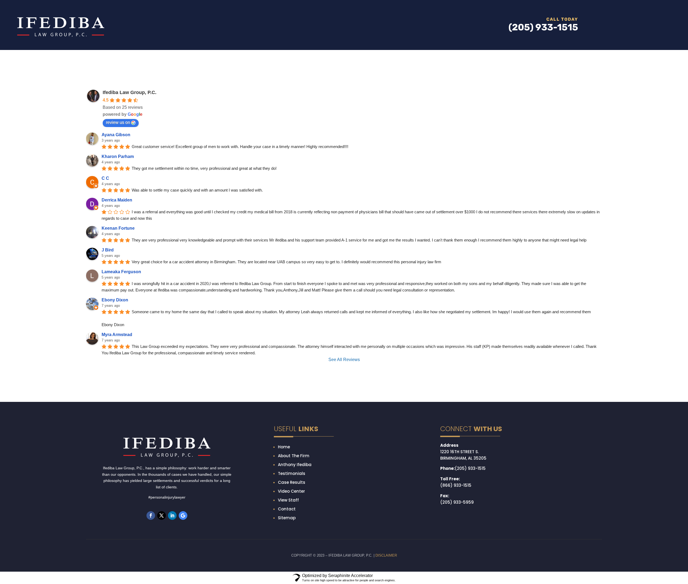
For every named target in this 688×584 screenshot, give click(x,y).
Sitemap (287, 543)
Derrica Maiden (117, 232)
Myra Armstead (117, 360)
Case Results (291, 508)
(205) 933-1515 (470, 494)
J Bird (108, 282)
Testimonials (291, 499)
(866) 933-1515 (455, 511)
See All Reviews (344, 385)
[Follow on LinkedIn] (172, 541)
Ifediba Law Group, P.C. (129, 124)
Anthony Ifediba (294, 490)
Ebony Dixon (115, 332)
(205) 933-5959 (457, 528)
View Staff (288, 525)
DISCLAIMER (386, 581)
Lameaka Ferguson (121, 303)
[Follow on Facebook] (150, 541)
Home (284, 472)
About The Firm (293, 481)
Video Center (291, 517)
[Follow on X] (161, 541)
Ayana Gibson (116, 166)
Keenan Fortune (118, 260)
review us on (118, 154)
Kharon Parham (118, 188)
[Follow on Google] (183, 541)
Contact (287, 534)
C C (105, 210)
